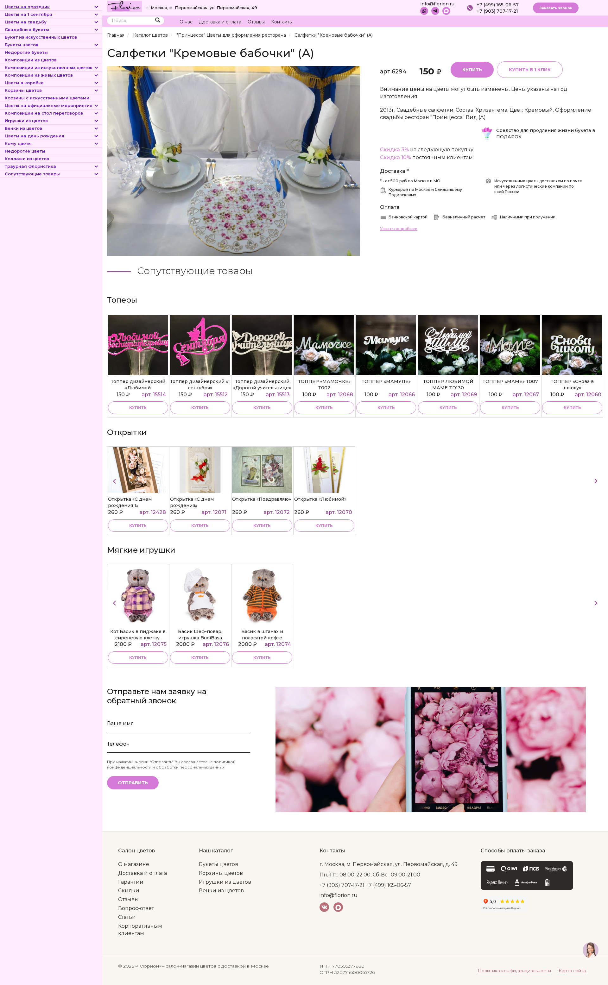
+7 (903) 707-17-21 (497, 11)
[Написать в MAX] (446, 11)
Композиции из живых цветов (39, 75)
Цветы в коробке (24, 82)
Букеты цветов (21, 44)
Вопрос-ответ (136, 908)
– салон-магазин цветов (189, 966)
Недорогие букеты (26, 52)
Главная (115, 35)
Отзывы (256, 22)
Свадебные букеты (27, 29)
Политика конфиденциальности (514, 971)
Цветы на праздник (27, 6)
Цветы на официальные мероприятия (48, 105)
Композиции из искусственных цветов (48, 67)
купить (138, 407)
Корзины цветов (23, 90)
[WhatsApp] (424, 11)
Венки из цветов (23, 128)
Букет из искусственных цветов (41, 37)
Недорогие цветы (25, 151)
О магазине (133, 864)
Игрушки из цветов (26, 120)
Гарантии (130, 882)
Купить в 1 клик (530, 69)
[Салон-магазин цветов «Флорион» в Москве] (124, 5)
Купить (472, 69)
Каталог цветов (150, 35)
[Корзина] (574, 22)
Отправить (133, 783)
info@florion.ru (437, 4)
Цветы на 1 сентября (28, 14)
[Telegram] (435, 11)
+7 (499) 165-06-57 (498, 5)
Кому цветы (18, 143)
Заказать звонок (555, 8)
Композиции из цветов (31, 59)
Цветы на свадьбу (26, 21)
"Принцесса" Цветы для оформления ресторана (231, 35)
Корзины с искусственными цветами (47, 97)
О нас (186, 22)
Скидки (128, 891)
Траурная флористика (30, 166)
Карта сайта (572, 971)
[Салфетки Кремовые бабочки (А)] (233, 161)
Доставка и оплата (220, 22)
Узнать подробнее (398, 228)
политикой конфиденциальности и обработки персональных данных (171, 764)
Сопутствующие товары (32, 173)
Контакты (282, 22)
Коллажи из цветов (27, 158)
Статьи (127, 917)
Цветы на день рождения (34, 135)
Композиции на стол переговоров (44, 113)
